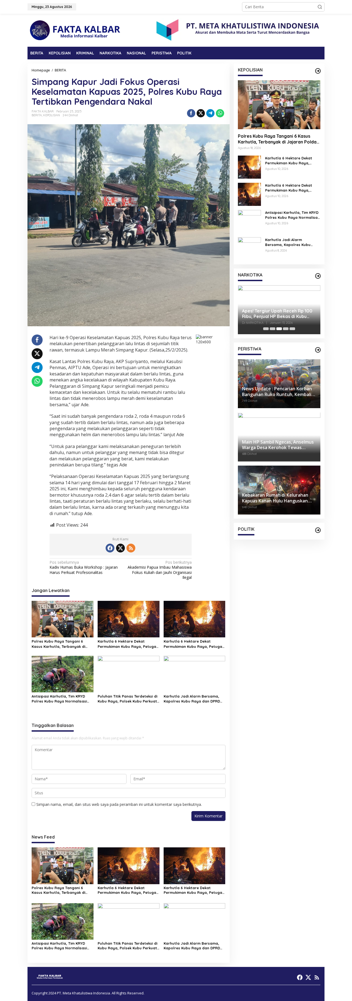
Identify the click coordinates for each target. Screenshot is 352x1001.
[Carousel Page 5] (292, 328)
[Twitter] (120, 548)
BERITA (37, 115)
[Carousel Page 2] (272, 328)
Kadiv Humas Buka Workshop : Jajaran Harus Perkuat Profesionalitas (84, 567)
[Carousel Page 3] (279, 328)
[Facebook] (110, 548)
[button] (319, 7)
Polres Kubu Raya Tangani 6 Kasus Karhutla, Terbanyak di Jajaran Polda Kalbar (58, 644)
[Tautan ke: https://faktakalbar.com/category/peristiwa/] (318, 350)
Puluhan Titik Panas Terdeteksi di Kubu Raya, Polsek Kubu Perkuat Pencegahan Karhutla (127, 699)
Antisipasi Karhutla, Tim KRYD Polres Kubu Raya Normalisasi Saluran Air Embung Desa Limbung (59, 699)
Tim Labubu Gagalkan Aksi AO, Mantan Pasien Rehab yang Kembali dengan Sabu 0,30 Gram (277, 314)
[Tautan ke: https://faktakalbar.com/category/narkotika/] (318, 276)
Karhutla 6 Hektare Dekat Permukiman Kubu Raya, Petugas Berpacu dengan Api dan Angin (128, 644)
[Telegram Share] (210, 113)
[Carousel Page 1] (266, 328)
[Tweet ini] (201, 113)
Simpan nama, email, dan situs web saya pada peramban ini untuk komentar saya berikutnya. (119, 804)
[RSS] (131, 548)
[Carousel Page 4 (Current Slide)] (285, 328)
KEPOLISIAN (51, 115)
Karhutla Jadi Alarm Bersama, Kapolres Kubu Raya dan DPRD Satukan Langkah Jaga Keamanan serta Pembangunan (193, 699)
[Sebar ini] (191, 113)
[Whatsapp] (220, 113)
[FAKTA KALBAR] (76, 29)
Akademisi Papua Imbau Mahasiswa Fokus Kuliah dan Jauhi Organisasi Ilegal (160, 570)
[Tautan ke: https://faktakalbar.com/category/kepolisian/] (318, 71)
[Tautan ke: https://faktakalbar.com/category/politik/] (318, 530)
